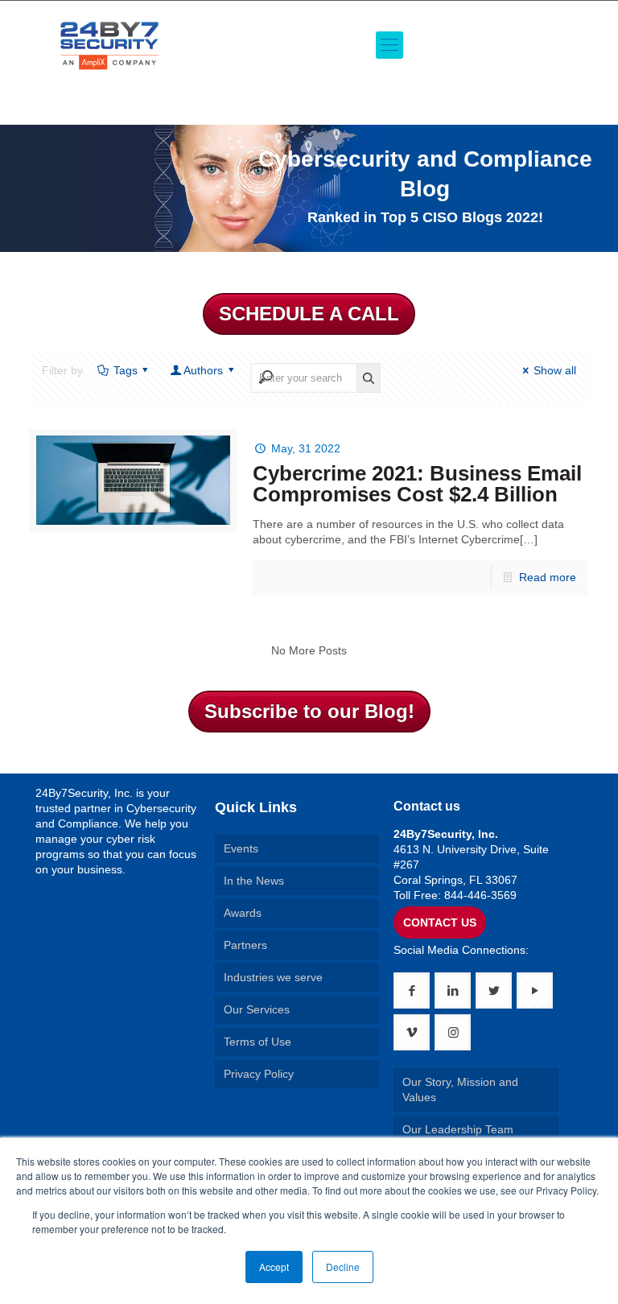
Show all (555, 370)
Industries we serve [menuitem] (273, 977)
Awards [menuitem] (243, 912)
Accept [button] (274, 1266)
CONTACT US (439, 922)
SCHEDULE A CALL (309, 313)
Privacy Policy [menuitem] (259, 1073)
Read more (547, 577)
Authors (203, 370)
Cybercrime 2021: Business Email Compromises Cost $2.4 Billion (417, 483)
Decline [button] (343, 1266)
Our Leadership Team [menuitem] (457, 1129)
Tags (125, 370)
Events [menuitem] (241, 848)
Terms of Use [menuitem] (257, 1041)
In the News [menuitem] (254, 880)
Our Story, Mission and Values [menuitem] (460, 1089)
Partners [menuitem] (245, 945)
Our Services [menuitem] (257, 1009)
